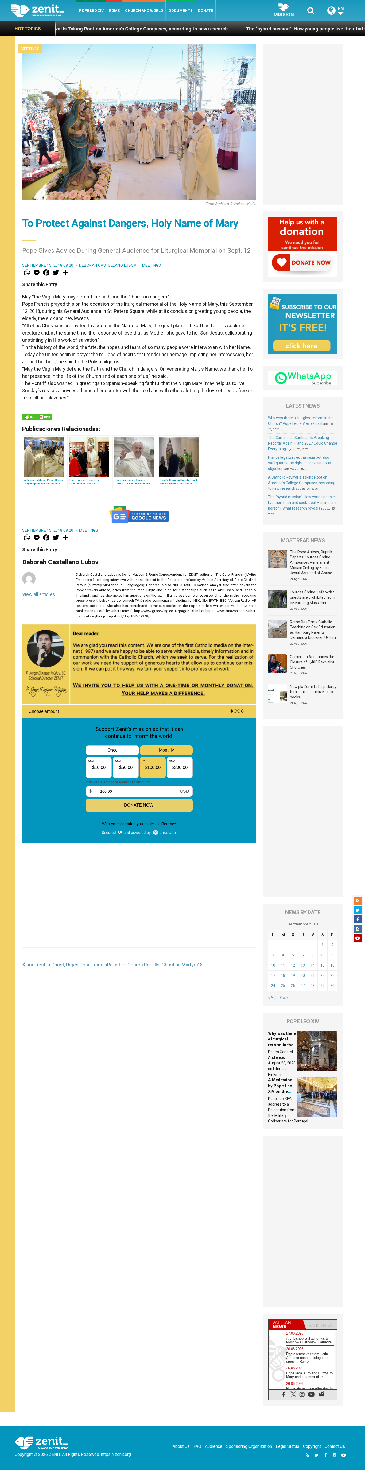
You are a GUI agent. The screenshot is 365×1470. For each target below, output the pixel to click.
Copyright (312, 1446)
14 (312, 965)
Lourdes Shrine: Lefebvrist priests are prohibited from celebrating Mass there (312, 597)
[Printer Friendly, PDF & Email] (37, 417)
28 (312, 985)
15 (322, 965)
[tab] (286, 1324)
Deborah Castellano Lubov (107, 265)
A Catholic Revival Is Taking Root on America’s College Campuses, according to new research (301, 483)
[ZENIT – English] (43, 10)
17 (273, 975)
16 (332, 965)
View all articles (38, 594)
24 (273, 985)
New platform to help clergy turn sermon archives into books (313, 692)
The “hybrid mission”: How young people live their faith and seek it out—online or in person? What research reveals (302, 502)
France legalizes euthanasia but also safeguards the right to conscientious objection (299, 463)
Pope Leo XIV (91, 11)
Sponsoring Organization (249, 1446)
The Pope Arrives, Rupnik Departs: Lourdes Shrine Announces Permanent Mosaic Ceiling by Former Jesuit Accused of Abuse (311, 562)
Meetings (30, 48)
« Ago (273, 997)
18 (283, 975)
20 (303, 975)
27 (303, 985)
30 (332, 985)
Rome (114, 11)
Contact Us (335, 1446)
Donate (205, 11)
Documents (181, 11)
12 (293, 965)
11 (283, 965)
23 (332, 975)
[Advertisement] (139, 912)
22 (322, 975)
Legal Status (287, 1446)
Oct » (284, 997)
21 (312, 975)
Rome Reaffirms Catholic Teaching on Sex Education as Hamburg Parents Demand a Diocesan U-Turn (313, 630)
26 (293, 985)
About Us (181, 1446)
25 (283, 985)
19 (293, 975)
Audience (213, 1446)
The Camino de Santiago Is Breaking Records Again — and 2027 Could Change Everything (302, 443)
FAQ (197, 1446)
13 (303, 965)
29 (322, 985)
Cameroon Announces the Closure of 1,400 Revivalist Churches (312, 662)
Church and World (144, 11)
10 (273, 965)
